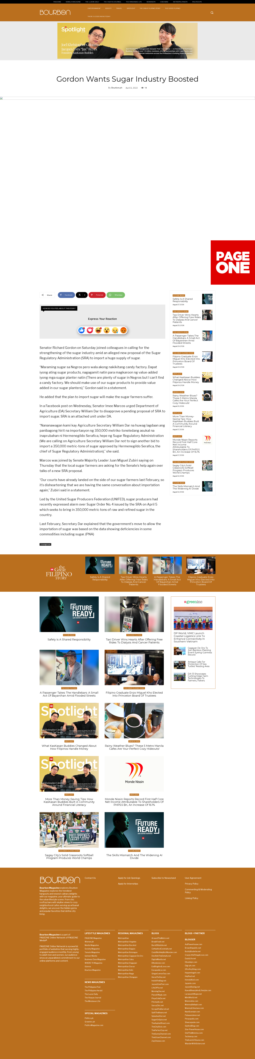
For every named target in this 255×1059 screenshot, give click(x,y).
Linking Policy (191, 898)
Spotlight (177, 374)
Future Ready (178, 295)
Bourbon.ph (116, 88)
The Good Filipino (180, 311)
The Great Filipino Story (183, 353)
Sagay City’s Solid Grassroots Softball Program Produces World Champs (183, 469)
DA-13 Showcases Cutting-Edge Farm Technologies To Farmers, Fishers (198, 677)
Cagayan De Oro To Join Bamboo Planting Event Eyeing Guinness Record (200, 651)
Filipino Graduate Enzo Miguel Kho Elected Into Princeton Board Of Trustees (186, 360)
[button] (211, 12)
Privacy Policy (191, 883)
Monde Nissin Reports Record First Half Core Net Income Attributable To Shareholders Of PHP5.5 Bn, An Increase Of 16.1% (186, 445)
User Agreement (193, 878)
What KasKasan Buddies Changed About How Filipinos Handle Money (186, 380)
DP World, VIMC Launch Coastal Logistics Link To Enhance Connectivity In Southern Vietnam (189, 637)
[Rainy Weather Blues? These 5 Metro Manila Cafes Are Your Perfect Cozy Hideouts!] (207, 395)
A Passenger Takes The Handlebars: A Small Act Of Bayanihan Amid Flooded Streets (186, 339)
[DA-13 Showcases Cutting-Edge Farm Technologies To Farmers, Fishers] (179, 677)
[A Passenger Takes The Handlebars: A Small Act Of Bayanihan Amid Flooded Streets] (207, 336)
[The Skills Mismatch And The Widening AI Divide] (207, 486)
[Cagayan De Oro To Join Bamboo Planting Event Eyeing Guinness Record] (179, 651)
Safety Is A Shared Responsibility (183, 300)
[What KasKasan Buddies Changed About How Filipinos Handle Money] (207, 377)
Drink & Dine (178, 392)
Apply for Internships (128, 883)
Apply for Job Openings (129, 878)
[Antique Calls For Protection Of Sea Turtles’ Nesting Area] (179, 665)
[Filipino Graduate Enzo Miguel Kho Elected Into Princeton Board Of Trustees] (207, 356)
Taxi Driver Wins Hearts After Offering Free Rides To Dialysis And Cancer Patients (187, 318)
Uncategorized (45, 544)
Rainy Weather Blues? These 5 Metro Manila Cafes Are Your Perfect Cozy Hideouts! (185, 399)
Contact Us (90, 878)
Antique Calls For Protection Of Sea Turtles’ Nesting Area (198, 664)
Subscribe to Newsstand (164, 878)
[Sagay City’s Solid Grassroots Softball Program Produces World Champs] (207, 465)
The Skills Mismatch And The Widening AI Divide (186, 487)
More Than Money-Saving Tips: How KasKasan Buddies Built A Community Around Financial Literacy (186, 421)
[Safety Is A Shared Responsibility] (207, 299)
